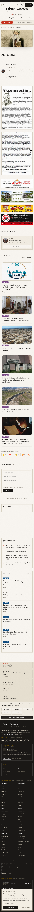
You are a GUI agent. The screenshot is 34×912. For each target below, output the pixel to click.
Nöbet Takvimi (16, 758)
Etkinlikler (4, 827)
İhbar (28, 709)
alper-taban (19, 864)
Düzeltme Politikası (23, 839)
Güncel (25, 870)
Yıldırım (3, 794)
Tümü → (20, 805)
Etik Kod (20, 844)
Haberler (4, 873)
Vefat (17, 713)
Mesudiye (20, 797)
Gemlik (3, 800)
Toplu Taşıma (21, 830)
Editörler (3, 855)
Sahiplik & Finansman (23, 842)
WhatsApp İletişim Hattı (17, 717)
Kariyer (3, 844)
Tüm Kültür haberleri (8, 232)
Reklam (3, 842)
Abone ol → (27, 883)
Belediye (3, 816)
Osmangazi (4, 791)
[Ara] (22, 5)
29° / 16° (5, 690)
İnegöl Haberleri (14, 18)
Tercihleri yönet (26, 907)
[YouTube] (13, 740)
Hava (19, 819)
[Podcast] (28, 740)
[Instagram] (10, 740)
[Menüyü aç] (3, 5)
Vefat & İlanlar (22, 811)
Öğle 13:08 (22, 1)
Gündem (29, 18)
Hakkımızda (4, 836)
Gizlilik (19, 852)
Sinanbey (20, 800)
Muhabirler (4, 852)
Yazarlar (3, 850)
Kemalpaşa (21, 791)
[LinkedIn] (21, 740)
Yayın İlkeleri (21, 836)
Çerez (19, 850)
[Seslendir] (26, 71)
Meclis (3, 819)
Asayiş (3, 814)
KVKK (19, 847)
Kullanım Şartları (22, 855)
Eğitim (3, 830)
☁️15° (17, 1)
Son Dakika (4, 811)
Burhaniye (20, 802)
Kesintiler (20, 825)
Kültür (12, 27)
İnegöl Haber (5, 867)
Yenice (19, 789)
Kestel (3, 805)
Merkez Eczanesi (8, 682)
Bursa (22, 18)
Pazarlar (20, 827)
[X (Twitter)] (6, 740)
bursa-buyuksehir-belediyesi (8, 870)
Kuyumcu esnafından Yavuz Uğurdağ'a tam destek (16, 673)
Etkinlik (6, 713)
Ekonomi (3, 822)
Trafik (19, 822)
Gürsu (3, 802)
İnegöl (3, 786)
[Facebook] (2, 740)
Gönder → (8, 490)
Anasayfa (4, 18)
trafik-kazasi (28, 864)
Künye (3, 839)
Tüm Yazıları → (17, 246)
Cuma (19, 786)
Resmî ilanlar (21, 814)
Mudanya (3, 797)
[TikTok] (17, 740)
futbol (10, 873)
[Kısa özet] (31, 71)
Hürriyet (20, 794)
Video (17, 709)
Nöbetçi (20, 816)
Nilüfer (3, 789)
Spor (2, 825)
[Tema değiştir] (17, 5)
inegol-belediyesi (11, 864)
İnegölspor (18, 867)
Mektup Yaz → (7, 758)
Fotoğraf (6, 709)
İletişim (3, 847)
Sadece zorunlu (10, 904)
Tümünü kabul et (10, 907)
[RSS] (24, 740)
